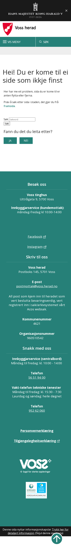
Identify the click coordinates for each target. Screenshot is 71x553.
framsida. (10, 106)
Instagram (35, 246)
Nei (26, 140)
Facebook (35, 236)
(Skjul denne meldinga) (49, 533)
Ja (10, 140)
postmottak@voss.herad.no (36, 286)
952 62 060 (37, 410)
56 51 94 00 (36, 377)
